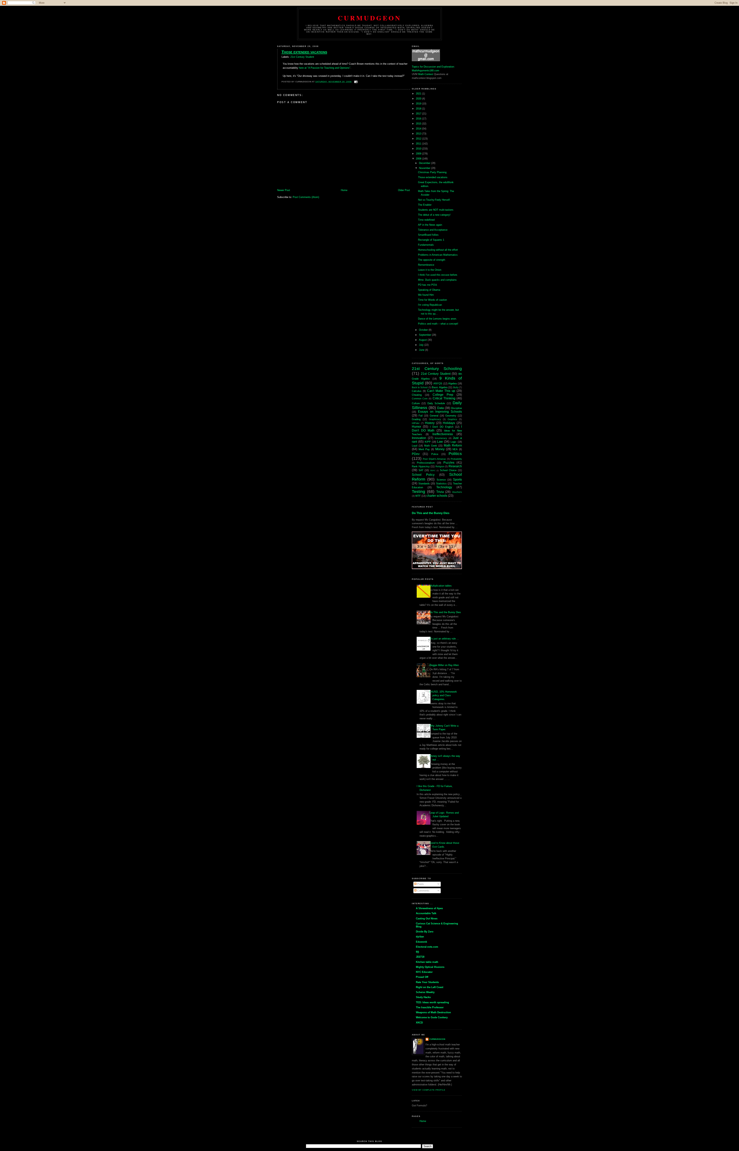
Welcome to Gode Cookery (432, 1017)
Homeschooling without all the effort (438, 249)
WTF (418, 495)
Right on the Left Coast (429, 987)
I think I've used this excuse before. (438, 274)
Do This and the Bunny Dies (430, 513)
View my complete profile (428, 1090)
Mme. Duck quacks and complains (437, 279)
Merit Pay (424, 449)
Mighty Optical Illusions (430, 967)
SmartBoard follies (428, 234)
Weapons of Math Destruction (433, 1012)
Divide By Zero (424, 931)
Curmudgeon (369, 18)
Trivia (440, 491)
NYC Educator (424, 972)
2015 (419, 123)
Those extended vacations (304, 52)
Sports (457, 479)
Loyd (414, 445)
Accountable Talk (426, 913)
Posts (420, 884)
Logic (453, 441)
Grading (416, 419)
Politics (455, 453)
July (421, 344)
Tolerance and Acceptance (432, 229)
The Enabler (424, 204)
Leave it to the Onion (429, 269)
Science (441, 479)
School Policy (423, 474)
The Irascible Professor (430, 1007)
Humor (416, 426)
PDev (416, 454)
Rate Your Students (427, 982)
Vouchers (457, 492)
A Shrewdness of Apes (429, 908)
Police (434, 454)
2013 (419, 133)
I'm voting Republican (430, 304)
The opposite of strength (431, 259)
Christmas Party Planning (432, 172)
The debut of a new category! (434, 214)
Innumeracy (441, 438)
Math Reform (453, 445)
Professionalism (426, 462)
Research (455, 466)
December (425, 163)
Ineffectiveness (442, 434)
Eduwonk (421, 941)
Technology (444, 487)
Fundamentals (426, 244)
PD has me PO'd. (427, 284)
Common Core (420, 398)
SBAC (433, 470)
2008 (419, 158)
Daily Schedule (436, 403)
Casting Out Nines (426, 918)
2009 (419, 153)
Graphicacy (435, 419)
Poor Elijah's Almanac (434, 459)
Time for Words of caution (432, 299)
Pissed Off (422, 977)
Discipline (456, 408)
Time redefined (426, 219)
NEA (455, 449)
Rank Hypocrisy (421, 466)
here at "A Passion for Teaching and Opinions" (324, 67)
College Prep (443, 394)
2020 (419, 98)
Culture (416, 403)
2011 (419, 143)
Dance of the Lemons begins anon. (437, 318)
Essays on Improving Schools (440, 411)
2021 (419, 93)
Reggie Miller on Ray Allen (444, 665)
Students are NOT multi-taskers (435, 209)
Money (440, 449)
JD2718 (420, 956)
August (423, 339)
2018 (419, 108)
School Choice (448, 470)
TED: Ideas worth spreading (432, 1002)
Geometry (450, 415)
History (430, 423)
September (425, 334)
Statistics (441, 483)
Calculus (416, 391)
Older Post (404, 190)
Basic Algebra (439, 387)
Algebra (452, 383)
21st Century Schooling (437, 368)
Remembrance (426, 264)
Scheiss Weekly (425, 992)
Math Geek (430, 445)
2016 (419, 118)
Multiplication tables (441, 585)
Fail (421, 415)
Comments (422, 890)
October (424, 329)
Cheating (417, 394)
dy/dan (420, 936)
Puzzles (448, 462)
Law (440, 441)
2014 (419, 128)
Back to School (420, 387)
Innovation (419, 438)
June (422, 349)
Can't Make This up (441, 390)
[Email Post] (355, 82)
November (425, 168)
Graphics (452, 419)
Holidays (449, 423)
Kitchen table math (427, 962)
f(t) (417, 951)
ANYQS (437, 383)
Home (344, 190)
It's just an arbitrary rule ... (444, 638)
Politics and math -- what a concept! (438, 323)
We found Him (426, 294)
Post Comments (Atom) (306, 197)
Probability (456, 459)
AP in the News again (430, 224)
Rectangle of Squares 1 (431, 239)
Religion (440, 466)
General (434, 415)
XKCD (419, 1022)
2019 (419, 103)
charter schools (436, 495)
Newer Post (283, 190)
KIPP (428, 441)
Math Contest (425, 74)
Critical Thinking (444, 398)
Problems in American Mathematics (438, 254)
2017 (419, 113)
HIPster (416, 423)
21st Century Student (302, 56)
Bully (455, 387)
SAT (421, 470)
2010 (419, 148)
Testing (418, 491)
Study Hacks (423, 997)
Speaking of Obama (429, 289)
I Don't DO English (441, 426)
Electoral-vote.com (427, 946)
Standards (424, 483)
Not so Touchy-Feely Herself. (434, 199)
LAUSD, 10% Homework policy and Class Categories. (443, 695)
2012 (419, 138)
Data (440, 408)
